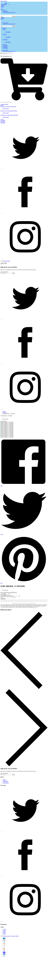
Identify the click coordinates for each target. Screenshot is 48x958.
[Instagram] (25, 258)
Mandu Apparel (7, 260)
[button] (24, 600)
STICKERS (5, 48)
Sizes (1, 594)
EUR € (4, 931)
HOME (4, 28)
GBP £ (4, 932)
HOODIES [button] (9, 115)
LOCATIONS (6, 782)
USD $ (4, 933)
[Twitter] (25, 168)
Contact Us (5, 780)
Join (13, 273)
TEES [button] (8, 106)
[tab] (24, 106)
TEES (4, 29)
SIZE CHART (8, 32)
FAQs (4, 779)
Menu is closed (3, 263)
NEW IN (5, 412)
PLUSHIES (5, 45)
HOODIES (5, 39)
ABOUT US (5, 781)
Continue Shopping (4, 104)
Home (4, 411)
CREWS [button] (8, 110)
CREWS (4, 34)
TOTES (4, 44)
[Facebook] (25, 213)
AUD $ (4, 929)
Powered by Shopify (15, 936)
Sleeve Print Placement (5, 592)
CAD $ (4, 930)
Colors (1, 593)
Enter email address (4, 271)
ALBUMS (5, 46)
